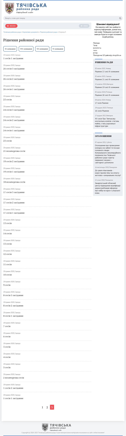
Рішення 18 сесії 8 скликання (107, 95)
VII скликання (42, 49)
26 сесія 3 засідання (13, 68)
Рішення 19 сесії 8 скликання (107, 87)
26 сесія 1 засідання (13, 89)
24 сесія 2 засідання (13, 120)
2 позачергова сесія (13, 377)
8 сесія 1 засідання (13, 315)
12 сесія (7, 254)
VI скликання (58, 49)
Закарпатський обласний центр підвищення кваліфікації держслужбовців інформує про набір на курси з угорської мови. (107, 188)
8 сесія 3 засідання (13, 295)
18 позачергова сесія (14, 181)
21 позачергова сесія (14, 151)
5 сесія (6, 346)
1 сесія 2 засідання (13, 387)
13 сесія (7, 243)
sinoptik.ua (116, 55)
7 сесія (6, 326)
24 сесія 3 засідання (13, 109)
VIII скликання (26, 49)
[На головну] (34, 8)
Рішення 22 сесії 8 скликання (107, 71)
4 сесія (6, 357)
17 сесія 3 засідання (13, 192)
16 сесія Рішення (102, 111)
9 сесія (6, 284)
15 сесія (7, 223)
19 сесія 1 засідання (13, 171)
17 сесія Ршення (101, 103)
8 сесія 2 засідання (13, 305)
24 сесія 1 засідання (13, 130)
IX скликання (10, 49)
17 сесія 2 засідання (13, 202)
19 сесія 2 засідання (13, 161)
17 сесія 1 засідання (13, 212)
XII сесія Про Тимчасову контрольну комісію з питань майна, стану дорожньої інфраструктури (107, 122)
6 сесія (6, 336)
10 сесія (7, 274)
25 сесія (7, 99)
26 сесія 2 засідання (13, 78)
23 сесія (7, 140)
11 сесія (7, 264)
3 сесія (6, 367)
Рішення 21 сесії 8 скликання (107, 79)
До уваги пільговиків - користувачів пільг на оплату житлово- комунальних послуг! (108, 172)
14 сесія (7, 233)
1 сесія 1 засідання (13, 58)
